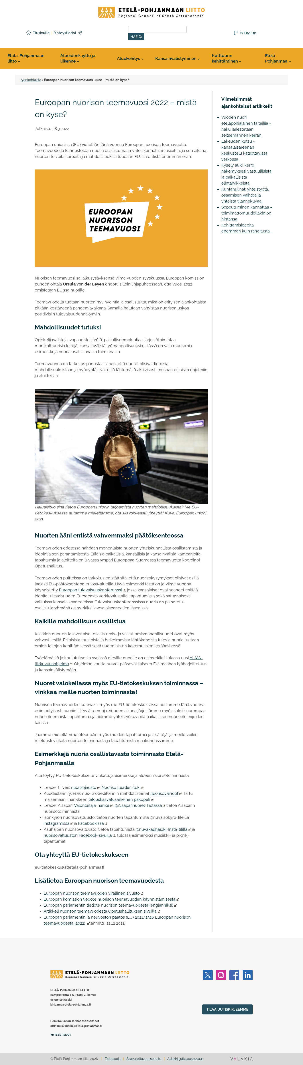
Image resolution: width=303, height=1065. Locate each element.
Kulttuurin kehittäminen (225, 58)
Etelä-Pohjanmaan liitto (26, 58)
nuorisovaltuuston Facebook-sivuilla (78, 835)
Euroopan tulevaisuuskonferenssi (90, 590)
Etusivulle (41, 33)
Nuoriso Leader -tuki (121, 787)
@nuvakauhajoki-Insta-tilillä (161, 829)
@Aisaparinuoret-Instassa (138, 805)
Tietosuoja (112, 1059)
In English (248, 33)
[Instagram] (221, 987)
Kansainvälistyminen (175, 58)
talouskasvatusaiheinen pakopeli (119, 799)
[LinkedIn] (248, 987)
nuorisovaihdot (164, 793)
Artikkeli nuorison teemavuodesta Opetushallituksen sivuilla (100, 911)
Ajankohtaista (31, 80)
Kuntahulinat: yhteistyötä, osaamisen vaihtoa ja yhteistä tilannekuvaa (245, 195)
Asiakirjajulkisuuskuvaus (185, 1059)
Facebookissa (91, 823)
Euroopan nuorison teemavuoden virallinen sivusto (92, 893)
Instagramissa (56, 823)
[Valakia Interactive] (241, 1059)
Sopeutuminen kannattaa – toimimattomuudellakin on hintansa (246, 213)
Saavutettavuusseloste (143, 1059)
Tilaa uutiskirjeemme (227, 1009)
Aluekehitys (128, 58)
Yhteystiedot (65, 33)
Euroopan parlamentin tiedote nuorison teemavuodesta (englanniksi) (108, 905)
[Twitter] (208, 987)
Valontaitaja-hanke (91, 805)
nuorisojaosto (83, 787)
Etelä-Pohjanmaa (276, 58)
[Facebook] (234, 987)
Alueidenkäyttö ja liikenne (77, 58)
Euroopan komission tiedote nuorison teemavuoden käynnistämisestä (109, 899)
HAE (134, 36)
